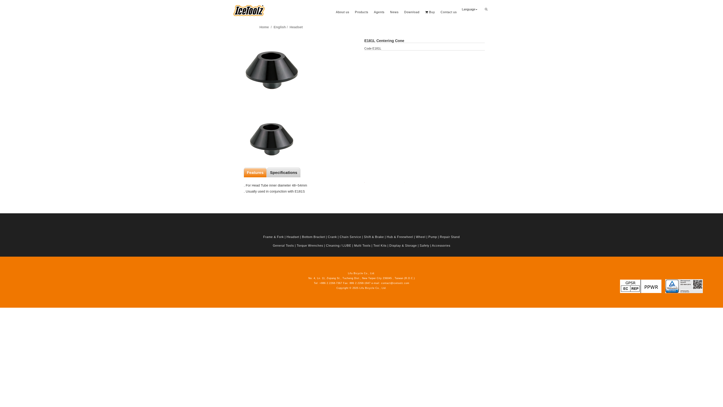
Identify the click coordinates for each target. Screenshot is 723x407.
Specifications (283, 172)
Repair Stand (450, 237)
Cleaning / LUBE (338, 245)
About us (342, 12)
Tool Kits (380, 245)
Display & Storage (403, 245)
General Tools (283, 245)
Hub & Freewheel (400, 237)
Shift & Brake (374, 237)
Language (468, 9)
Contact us (449, 12)
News (394, 12)
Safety (424, 245)
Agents (379, 12)
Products (361, 12)
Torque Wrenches (310, 245)
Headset (293, 237)
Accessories (441, 245)
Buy (431, 12)
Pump (432, 237)
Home (264, 27)
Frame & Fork (273, 237)
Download (411, 12)
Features (255, 172)
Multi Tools (362, 245)
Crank (332, 237)
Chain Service (350, 237)
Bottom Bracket (313, 237)
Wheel (421, 237)
